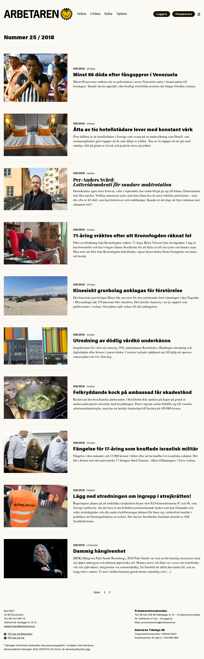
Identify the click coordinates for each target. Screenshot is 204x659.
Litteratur (92, 545)
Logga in (162, 14)
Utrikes (95, 14)
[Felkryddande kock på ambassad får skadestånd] (35, 397)
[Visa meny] (198, 14)
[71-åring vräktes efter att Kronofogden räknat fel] (35, 243)
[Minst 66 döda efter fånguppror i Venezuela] (35, 78)
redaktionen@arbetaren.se (19, 626)
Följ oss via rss (16, 638)
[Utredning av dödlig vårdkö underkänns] (35, 346)
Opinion (122, 14)
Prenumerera (183, 14)
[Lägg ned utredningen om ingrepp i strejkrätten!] (35, 506)
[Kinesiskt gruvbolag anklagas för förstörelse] (35, 295)
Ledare (91, 173)
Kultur (108, 14)
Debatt (91, 490)
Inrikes (81, 14)
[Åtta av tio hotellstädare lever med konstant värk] (35, 135)
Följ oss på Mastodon (20, 634)
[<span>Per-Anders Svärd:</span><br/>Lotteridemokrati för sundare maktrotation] (35, 189)
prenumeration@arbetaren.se (158, 622)
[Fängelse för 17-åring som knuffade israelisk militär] (35, 452)
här (88, 649)
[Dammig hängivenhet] (35, 558)
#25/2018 (79, 69)
